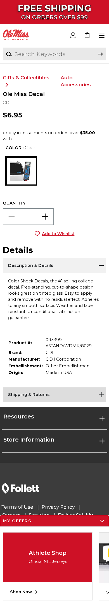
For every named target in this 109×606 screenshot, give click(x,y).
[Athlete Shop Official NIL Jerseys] (47, 578)
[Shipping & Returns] (54, 394)
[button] (102, 35)
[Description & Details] (54, 264)
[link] (87, 35)
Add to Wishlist (58, 233)
